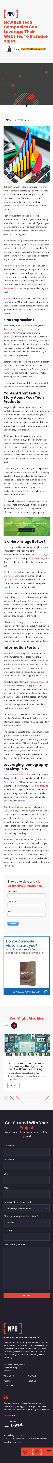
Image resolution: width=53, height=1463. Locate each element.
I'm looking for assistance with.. (18, 1202)
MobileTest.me (10, 369)
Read (13, 1085)
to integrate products (38, 785)
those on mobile (11, 288)
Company (8, 1230)
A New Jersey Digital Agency (27, 1337)
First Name (9, 1145)
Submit (26, 1295)
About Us (32, 1380)
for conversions (33, 825)
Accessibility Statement (14, 1435)
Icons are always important (16, 774)
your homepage (38, 558)
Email (6, 1173)
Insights (7, 1380)
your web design (35, 244)
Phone (6, 1188)
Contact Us (9, 1385)
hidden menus (26, 807)
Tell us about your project (15, 1244)
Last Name (9, 1159)
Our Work (32, 1376)
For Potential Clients (33, 49)
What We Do (9, 1376)
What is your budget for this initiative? (21, 1216)
